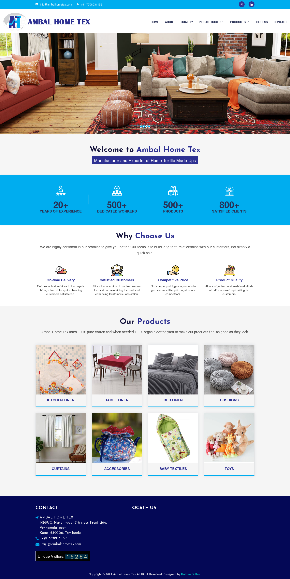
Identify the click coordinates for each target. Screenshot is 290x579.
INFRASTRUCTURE (211, 22)
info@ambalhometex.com (56, 4)
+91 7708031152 (91, 4)
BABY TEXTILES (173, 468)
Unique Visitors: (51, 556)
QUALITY (187, 22)
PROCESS (261, 22)
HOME (155, 22)
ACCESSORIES (117, 468)
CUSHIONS (229, 400)
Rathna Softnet (191, 574)
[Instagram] (242, 4)
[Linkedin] (251, 4)
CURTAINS (61, 468)
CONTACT (280, 22)
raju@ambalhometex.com (61, 544)
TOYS (229, 468)
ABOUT (170, 22)
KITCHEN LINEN (60, 400)
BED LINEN (173, 400)
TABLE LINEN (116, 400)
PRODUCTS (238, 22)
